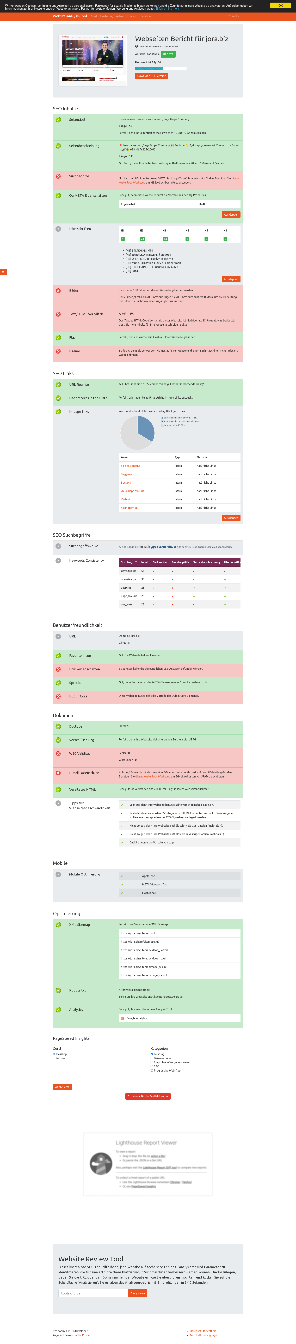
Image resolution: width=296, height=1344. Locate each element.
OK (281, 5)
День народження (132, 490)
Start (94, 16)
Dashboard (146, 16)
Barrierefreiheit (163, 1058)
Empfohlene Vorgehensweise (171, 1062)
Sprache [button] (234, 16)
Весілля (126, 482)
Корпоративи (129, 507)
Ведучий (126, 474)
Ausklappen (231, 214)
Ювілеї (125, 499)
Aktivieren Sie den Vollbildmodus (148, 1096)
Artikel (120, 16)
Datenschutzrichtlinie (203, 1331)
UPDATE (168, 54)
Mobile (60, 1058)
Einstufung (106, 16)
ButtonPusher (82, 1335)
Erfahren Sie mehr (167, 8)
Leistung (159, 1054)
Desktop (61, 1054)
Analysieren (62, 1086)
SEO (156, 1066)
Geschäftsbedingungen (204, 1335)
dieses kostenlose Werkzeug (152, 776)
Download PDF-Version (151, 75)
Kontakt (132, 16)
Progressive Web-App (167, 1070)
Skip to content (130, 465)
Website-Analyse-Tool (70, 16)
